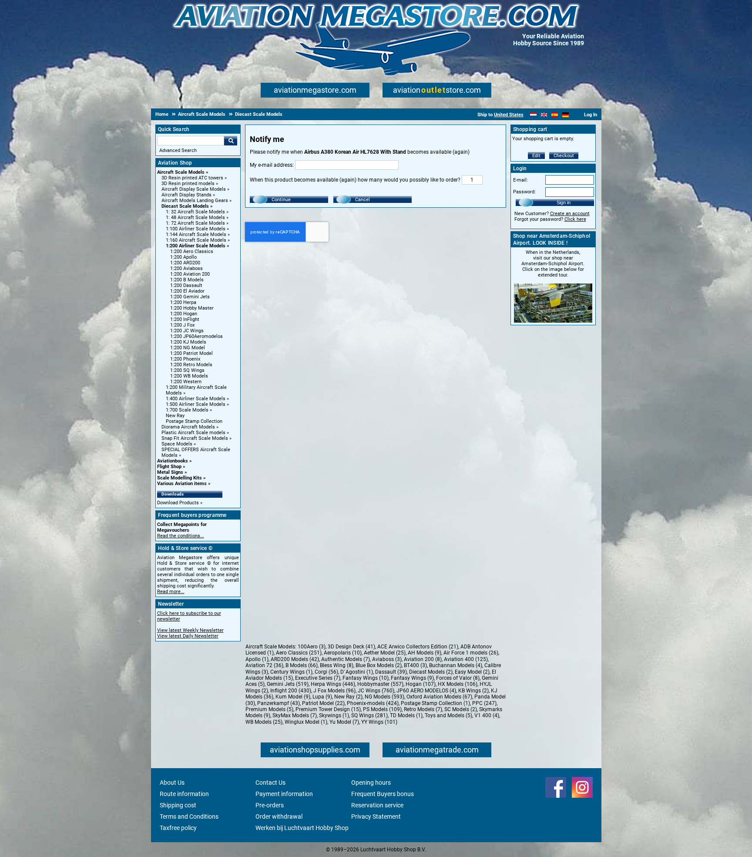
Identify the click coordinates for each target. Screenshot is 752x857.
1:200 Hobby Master (192, 308)
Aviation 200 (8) (423, 659)
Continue (281, 199)
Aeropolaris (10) (343, 653)
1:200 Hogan (183, 314)
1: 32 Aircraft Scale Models (195, 212)
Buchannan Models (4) (455, 665)
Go (230, 140)
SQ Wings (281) (369, 715)
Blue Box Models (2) (379, 665)
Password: (524, 192)
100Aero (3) (312, 647)
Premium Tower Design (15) (328, 709)
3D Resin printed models (188, 183)
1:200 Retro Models (191, 365)
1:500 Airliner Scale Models (195, 404)
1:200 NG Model (187, 348)
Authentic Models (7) (345, 659)
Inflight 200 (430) (290, 691)
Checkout (564, 156)
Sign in (564, 202)
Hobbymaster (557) (380, 684)
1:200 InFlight (184, 319)
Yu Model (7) (344, 722)
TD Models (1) (406, 715)
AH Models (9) (424, 653)
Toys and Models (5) (448, 715)
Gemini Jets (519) (288, 684)
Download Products (178, 503)
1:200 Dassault (186, 285)
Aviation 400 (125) (466, 659)
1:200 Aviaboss (186, 268)
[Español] (554, 115)
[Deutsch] (565, 115)
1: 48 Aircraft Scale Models (195, 217)
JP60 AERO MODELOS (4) (426, 691)
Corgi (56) (326, 672)
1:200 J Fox (182, 325)
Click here (575, 219)
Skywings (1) (334, 715)
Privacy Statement (376, 816)
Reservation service (377, 805)
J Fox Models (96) (334, 691)
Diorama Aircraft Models (188, 427)
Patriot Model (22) (323, 703)
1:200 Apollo (183, 257)
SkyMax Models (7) (294, 715)
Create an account (570, 213)
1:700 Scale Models (187, 410)
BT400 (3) (415, 665)
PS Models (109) (382, 709)
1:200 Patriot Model (191, 353)
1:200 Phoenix (185, 359)
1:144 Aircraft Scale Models (196, 234)
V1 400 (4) (486, 715)
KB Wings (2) (473, 691)
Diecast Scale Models (185, 206)
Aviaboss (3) (387, 659)
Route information (184, 793)
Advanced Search (178, 150)
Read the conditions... (180, 536)
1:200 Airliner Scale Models (195, 246)
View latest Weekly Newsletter (190, 630)
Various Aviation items (182, 483)
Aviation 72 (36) (264, 665)
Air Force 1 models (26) (470, 653)
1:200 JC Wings (187, 331)
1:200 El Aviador (187, 291)
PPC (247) (484, 703)
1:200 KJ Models (188, 342)
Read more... (171, 591)
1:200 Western (185, 382)
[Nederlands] (533, 115)
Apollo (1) (257, 659)
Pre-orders (269, 805)
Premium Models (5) (269, 709)
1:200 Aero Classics (191, 251)
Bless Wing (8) (336, 665)
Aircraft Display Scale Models (193, 189)
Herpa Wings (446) (333, 684)
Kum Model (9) (292, 697)
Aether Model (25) (385, 653)
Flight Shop (169, 466)
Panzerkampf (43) (278, 703)
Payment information (284, 793)
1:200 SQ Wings (187, 370)
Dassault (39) (391, 672)
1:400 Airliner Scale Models (195, 399)
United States (509, 115)
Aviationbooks (172, 461)
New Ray (175, 415)
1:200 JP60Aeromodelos (196, 336)
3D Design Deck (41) (351, 647)
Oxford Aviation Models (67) (439, 697)
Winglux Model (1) (306, 722)
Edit (536, 156)
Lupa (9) (322, 697)
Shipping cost (178, 805)
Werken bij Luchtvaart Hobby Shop (302, 827)
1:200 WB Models (189, 376)
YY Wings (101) (379, 722)
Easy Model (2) (472, 672)
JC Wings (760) (376, 691)
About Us (172, 782)
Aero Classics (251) (299, 653)
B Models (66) (301, 665)
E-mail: (520, 180)
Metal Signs (170, 472)
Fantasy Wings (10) (365, 678)
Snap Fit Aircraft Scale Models (194, 438)
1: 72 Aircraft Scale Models (195, 223)
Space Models (176, 444)
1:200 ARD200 (185, 263)
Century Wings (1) (291, 672)
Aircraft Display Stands (186, 195)
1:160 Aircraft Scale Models (196, 240)
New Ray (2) (348, 697)
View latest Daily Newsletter (187, 636)
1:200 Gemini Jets (190, 297)
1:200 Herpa (183, 302)
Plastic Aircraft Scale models (193, 432)
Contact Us (270, 782)
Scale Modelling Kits (179, 478)
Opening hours (371, 782)
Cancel (362, 199)
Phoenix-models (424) (373, 703)
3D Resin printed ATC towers (192, 178)
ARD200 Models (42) (295, 659)
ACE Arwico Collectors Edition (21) (417, 647)
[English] (544, 115)
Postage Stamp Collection (194, 421)
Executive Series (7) (317, 678)
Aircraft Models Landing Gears (194, 200)
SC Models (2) (460, 709)
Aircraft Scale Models (181, 172)
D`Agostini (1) (356, 672)
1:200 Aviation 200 (190, 274)
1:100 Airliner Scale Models (195, 229)
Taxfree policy (178, 827)
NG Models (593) (384, 697)
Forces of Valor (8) (458, 678)
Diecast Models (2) (431, 672)
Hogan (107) (421, 684)
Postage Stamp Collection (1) (435, 703)
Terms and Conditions (189, 816)
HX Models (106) (457, 684)
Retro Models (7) (423, 709)
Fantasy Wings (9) (412, 678)
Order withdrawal (278, 816)
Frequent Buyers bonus (382, 793)
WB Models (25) (263, 722)
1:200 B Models (187, 280)
